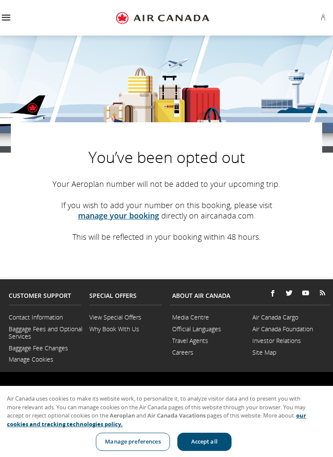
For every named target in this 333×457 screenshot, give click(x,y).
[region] (166, 421)
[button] (5, 18)
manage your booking (118, 215)
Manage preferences (132, 441)
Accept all (204, 441)
